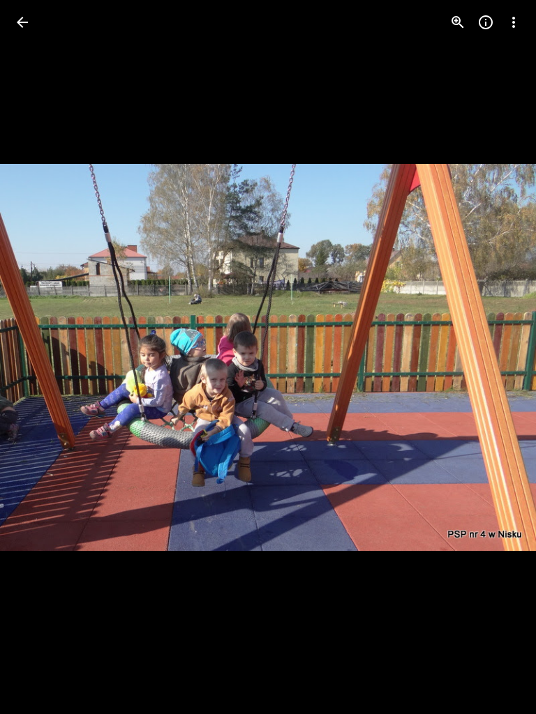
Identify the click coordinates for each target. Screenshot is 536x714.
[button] (39, 357)
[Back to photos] (22, 22)
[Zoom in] (458, 22)
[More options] (514, 22)
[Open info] (486, 22)
